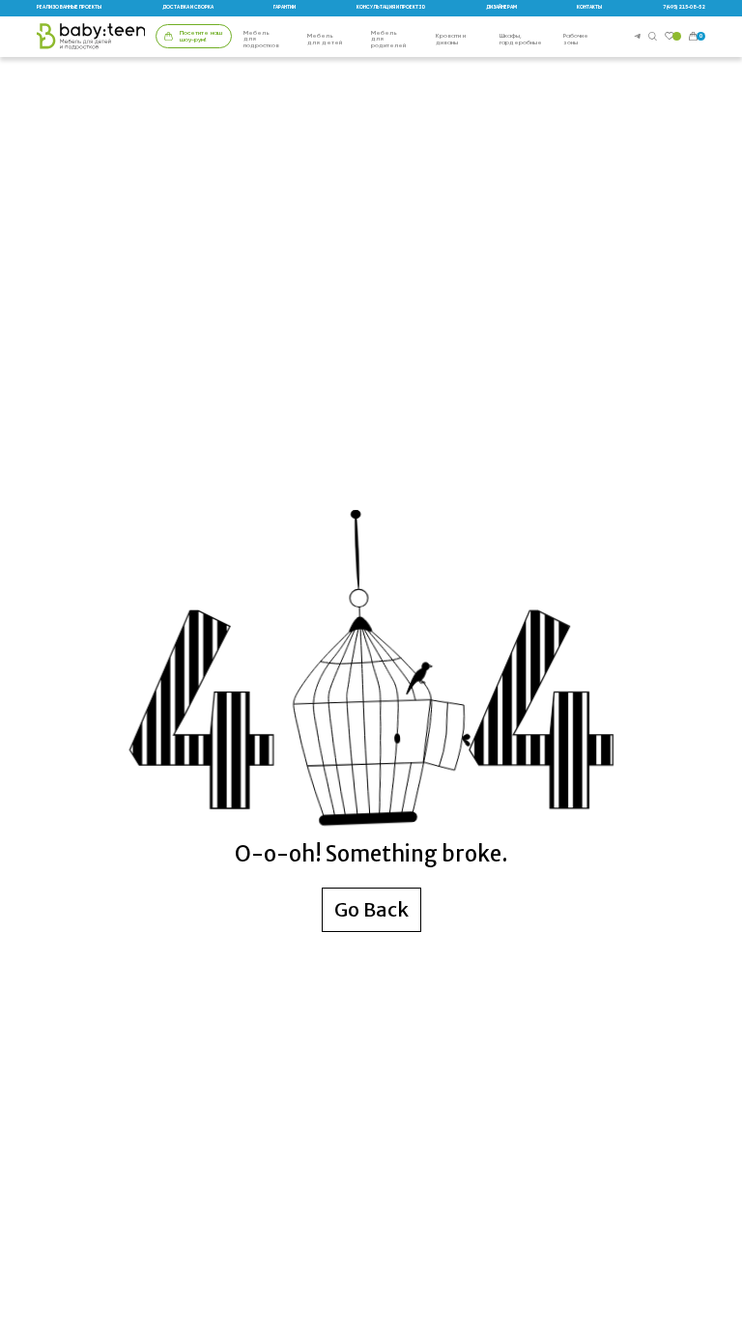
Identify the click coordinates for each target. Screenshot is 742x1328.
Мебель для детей (324, 38)
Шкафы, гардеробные (520, 38)
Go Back (371, 909)
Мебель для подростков (261, 39)
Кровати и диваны (451, 38)
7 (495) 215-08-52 (684, 7)
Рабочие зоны (575, 38)
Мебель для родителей (388, 39)
